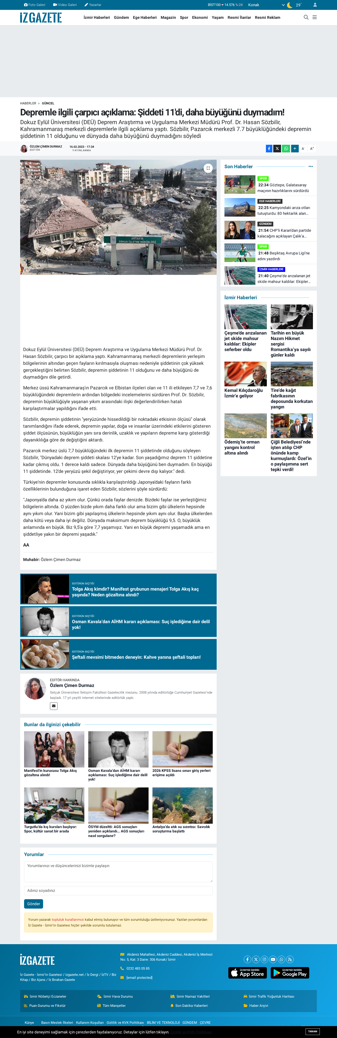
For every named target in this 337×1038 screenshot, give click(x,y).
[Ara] (306, 18)
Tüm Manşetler (114, 1006)
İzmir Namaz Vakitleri (193, 996)
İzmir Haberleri (97, 17)
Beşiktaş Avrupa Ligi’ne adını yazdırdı (283, 256)
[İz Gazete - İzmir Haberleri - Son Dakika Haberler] (41, 17)
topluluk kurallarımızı (68, 920)
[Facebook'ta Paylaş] (269, 148)
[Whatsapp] (281, 959)
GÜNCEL (48, 103)
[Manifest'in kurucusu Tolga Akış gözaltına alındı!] (54, 749)
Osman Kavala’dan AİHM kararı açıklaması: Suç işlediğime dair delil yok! (117, 774)
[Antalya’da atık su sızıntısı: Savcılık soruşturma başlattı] (182, 805)
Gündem (121, 17)
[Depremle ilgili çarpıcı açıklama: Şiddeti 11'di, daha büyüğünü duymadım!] (118, 217)
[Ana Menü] (314, 18)
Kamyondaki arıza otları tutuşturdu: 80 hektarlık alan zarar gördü (283, 211)
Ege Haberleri (145, 17)
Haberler (28, 103)
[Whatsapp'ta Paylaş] (286, 148)
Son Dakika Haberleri (191, 1006)
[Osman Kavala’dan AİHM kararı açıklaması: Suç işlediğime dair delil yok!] (118, 749)
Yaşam (218, 17)
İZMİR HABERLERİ (271, 269)
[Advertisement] (168, 61)
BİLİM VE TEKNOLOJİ (163, 1023)
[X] (256, 959)
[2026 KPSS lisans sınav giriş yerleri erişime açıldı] (182, 749)
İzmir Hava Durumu (118, 996)
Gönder (33, 903)
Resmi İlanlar (239, 17)
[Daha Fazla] (295, 148)
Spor (184, 17)
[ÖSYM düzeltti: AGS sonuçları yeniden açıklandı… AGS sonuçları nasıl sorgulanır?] (118, 805)
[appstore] (247, 973)
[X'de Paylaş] (277, 148)
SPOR (263, 178)
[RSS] (290, 959)
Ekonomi (200, 17)
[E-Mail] (54, 706)
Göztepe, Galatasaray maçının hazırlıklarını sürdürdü (283, 188)
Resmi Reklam (267, 17)
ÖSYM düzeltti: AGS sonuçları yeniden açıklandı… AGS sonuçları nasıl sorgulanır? (116, 831)
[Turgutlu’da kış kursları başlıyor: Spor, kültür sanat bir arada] (54, 805)
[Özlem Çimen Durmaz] (35, 688)
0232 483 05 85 (138, 968)
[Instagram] (264, 959)
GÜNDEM (265, 224)
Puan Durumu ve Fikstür (47, 1006)
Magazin (168, 17)
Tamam (312, 1031)
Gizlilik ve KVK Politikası (125, 1023)
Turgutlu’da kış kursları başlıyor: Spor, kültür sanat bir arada (50, 829)
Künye (29, 1023)
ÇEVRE (205, 1023)
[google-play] (290, 973)
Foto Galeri (36, 5)
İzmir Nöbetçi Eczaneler (48, 996)
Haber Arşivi (258, 1006)
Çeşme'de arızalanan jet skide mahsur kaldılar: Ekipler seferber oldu (283, 279)
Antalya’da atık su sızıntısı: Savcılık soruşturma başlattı (181, 829)
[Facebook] (247, 959)
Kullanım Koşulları (90, 1023)
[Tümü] (311, 166)
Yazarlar (95, 5)
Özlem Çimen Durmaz (72, 685)
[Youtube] (273, 959)
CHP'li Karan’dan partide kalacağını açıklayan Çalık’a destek (284, 233)
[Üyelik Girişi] (313, 5)
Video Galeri (67, 5)
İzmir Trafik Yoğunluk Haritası (271, 996)
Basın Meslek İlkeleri (57, 1023)
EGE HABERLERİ (270, 201)
